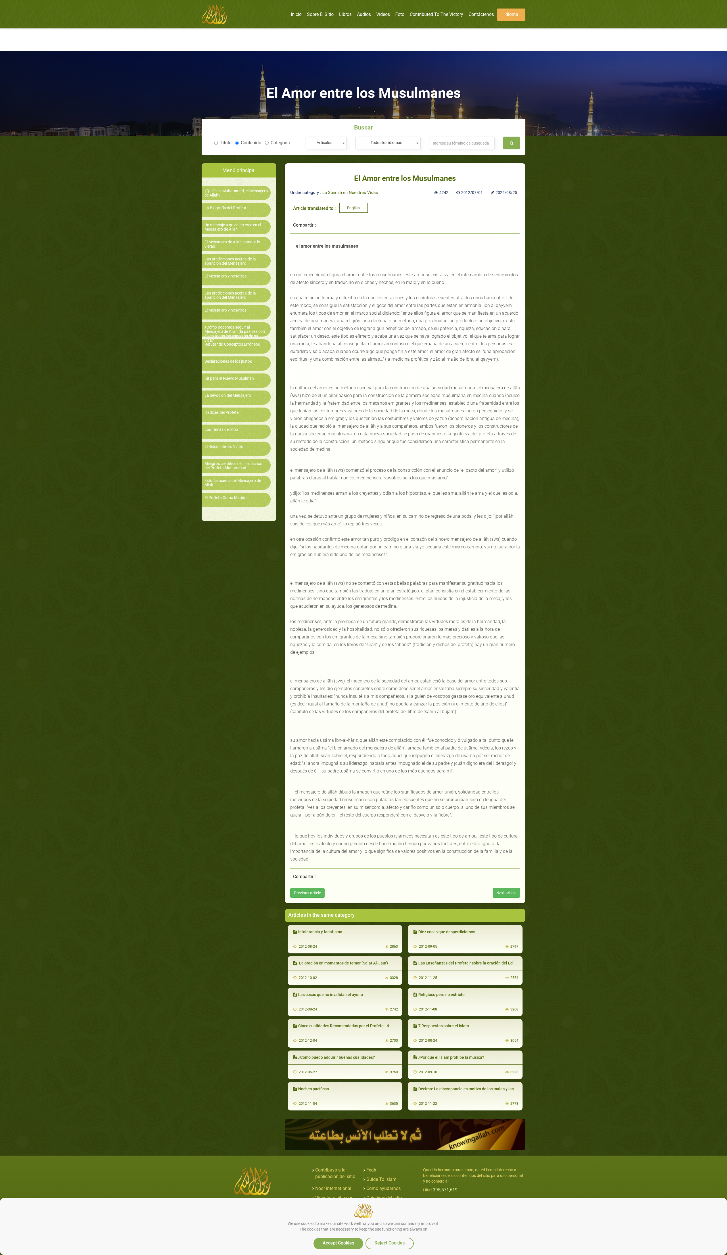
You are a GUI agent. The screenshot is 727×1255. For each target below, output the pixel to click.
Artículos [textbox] (324, 142)
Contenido (251, 142)
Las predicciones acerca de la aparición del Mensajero (230, 261)
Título (225, 142)
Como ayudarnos (383, 1188)
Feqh (371, 1170)
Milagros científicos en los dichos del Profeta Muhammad (233, 466)
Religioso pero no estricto (441, 994)
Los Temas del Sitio (221, 429)
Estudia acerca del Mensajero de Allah (232, 483)
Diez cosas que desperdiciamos (446, 932)
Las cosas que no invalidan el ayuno (330, 994)
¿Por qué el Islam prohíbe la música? (451, 1057)
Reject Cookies (390, 1243)
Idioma (511, 14)
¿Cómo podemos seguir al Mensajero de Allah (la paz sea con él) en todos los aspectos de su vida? (234, 334)
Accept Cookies (338, 1243)
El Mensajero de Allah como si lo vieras (232, 244)
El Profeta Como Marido (225, 498)
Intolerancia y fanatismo (320, 932)
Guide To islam (381, 1179)
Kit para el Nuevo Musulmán (229, 378)
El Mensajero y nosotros (225, 276)
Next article (506, 893)
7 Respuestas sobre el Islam (443, 1026)
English (353, 208)
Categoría (280, 142)
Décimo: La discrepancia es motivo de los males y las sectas (472, 1089)
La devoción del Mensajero (227, 395)
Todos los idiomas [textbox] (386, 142)
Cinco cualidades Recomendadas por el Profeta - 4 (343, 1026)
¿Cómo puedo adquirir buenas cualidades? (336, 1057)
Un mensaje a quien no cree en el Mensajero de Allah (232, 227)
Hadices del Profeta (221, 412)
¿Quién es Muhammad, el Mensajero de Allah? (236, 193)
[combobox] (326, 143)
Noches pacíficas (313, 1089)
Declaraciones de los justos (228, 361)
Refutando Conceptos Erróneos (232, 344)
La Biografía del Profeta (225, 208)
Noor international (333, 1188)
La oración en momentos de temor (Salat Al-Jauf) (343, 963)
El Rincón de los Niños (223, 446)
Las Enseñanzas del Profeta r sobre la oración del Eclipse (469, 963)
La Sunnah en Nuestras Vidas (350, 192)
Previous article (307, 893)
